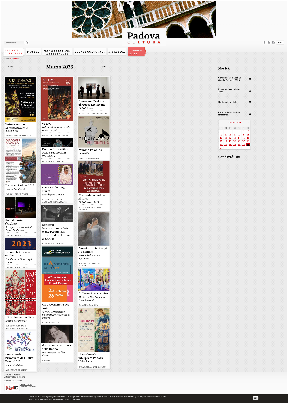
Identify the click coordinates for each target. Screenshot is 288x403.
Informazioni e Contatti (13, 381)
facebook (265, 42)
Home (6, 59)
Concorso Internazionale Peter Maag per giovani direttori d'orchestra (56, 230)
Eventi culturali (90, 51)
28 (239, 144)
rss (274, 42)
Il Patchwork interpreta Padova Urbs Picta (90, 358)
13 (234, 137)
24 (221, 144)
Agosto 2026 (234, 122)
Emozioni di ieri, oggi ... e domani (92, 250)
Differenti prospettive (93, 293)
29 (243, 144)
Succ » (103, 66)
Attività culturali (13, 52)
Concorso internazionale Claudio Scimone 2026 (229, 79)
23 (248, 141)
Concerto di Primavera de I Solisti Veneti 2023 (19, 358)
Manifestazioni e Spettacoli (57, 52)
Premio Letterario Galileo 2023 (17, 253)
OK (255, 398)
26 (230, 144)
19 (230, 141)
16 (248, 137)
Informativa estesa (72, 399)
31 (221, 147)
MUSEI (135, 52)
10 (221, 137)
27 (234, 144)
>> (250, 79)
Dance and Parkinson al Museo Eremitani (92, 103)
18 (226, 141)
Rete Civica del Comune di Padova (28, 386)
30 (248, 144)
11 (226, 137)
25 (225, 144)
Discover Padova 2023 (19, 185)
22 (243, 141)
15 (243, 137)
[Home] (144, 45)
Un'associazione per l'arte (55, 306)
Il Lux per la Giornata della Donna (56, 347)
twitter (269, 42)
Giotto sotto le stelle (227, 102)
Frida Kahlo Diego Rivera (54, 189)
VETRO (46, 123)
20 (234, 141)
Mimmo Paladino (90, 150)
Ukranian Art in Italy (19, 317)
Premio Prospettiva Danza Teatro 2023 (55, 151)
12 (230, 137)
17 (221, 141)
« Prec (10, 66)
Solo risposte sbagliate (14, 221)
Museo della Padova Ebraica (92, 196)
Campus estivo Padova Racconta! (229, 113)
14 (239, 137)
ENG (280, 42)
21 (239, 141)
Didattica (116, 51)
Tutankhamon (15, 124)
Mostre (33, 51)
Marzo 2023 (59, 67)
